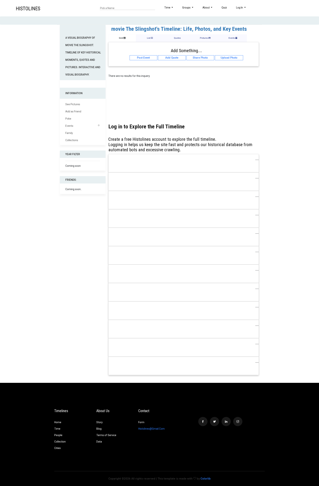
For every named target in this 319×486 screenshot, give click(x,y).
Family (69, 133)
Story (99, 422)
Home (57, 422)
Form (141, 422)
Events (69, 125)
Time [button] (167, 7)
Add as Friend (73, 111)
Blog (99, 428)
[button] (302, 8)
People (58, 435)
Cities (57, 448)
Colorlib (205, 478)
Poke (68, 118)
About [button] (206, 7)
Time (57, 428)
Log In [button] (239, 7)
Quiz (224, 7)
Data (99, 441)
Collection (60, 441)
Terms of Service (106, 435)
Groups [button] (186, 7)
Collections (71, 140)
